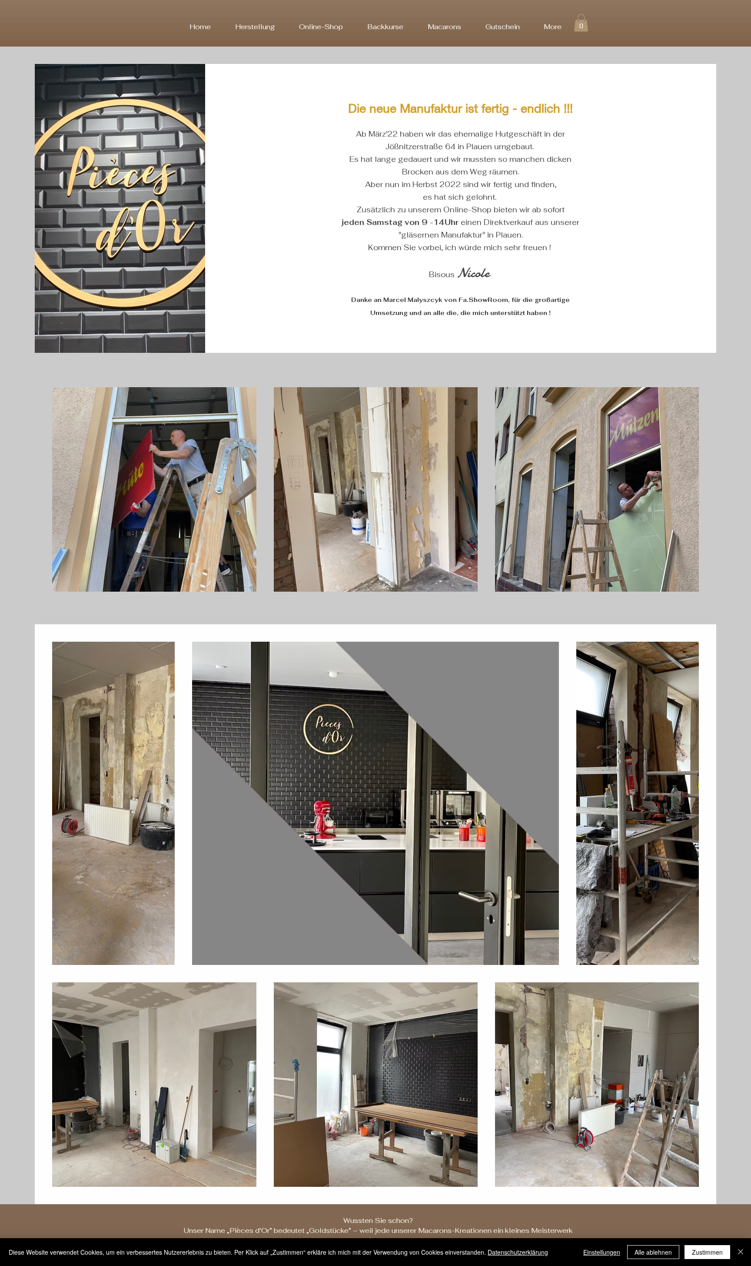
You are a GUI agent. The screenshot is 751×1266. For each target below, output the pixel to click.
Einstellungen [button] (601, 1252)
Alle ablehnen (653, 1252)
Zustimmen (707, 1252)
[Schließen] (740, 1252)
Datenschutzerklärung (518, 1252)
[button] (581, 23)
